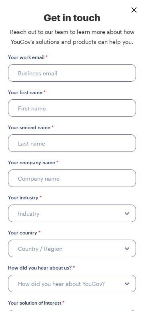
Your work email (28, 57)
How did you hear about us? (41, 267)
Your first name (27, 92)
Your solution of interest (36, 302)
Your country (24, 232)
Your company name (33, 162)
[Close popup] (134, 10)
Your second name (31, 127)
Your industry (25, 197)
